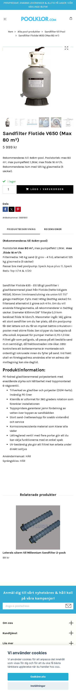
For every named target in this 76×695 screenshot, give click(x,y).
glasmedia (13, 261)
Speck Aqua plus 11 (50, 266)
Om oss (8, 623)
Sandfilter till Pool (55, 31)
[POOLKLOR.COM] (38, 19)
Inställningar (38, 685)
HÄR (28, 456)
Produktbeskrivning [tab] (21, 229)
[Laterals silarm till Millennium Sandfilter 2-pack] (38, 527)
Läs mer (8, 643)
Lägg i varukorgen (47, 189)
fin (50, 257)
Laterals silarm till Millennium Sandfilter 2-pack (34, 552)
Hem (10, 31)
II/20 (28, 270)
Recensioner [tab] (53, 229)
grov (41, 257)
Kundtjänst (10, 633)
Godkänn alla (38, 676)
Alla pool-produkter (29, 31)
